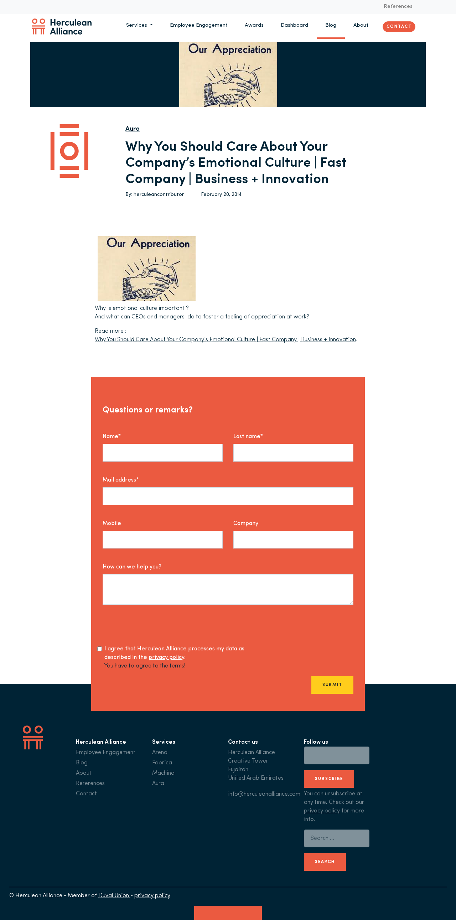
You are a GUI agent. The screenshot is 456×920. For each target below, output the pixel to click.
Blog (330, 25)
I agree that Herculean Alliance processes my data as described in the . (174, 653)
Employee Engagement (199, 25)
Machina (163, 773)
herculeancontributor (159, 194)
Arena (159, 752)
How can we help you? (132, 567)
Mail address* (121, 480)
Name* (112, 437)
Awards (254, 25)
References (398, 6)
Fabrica (162, 763)
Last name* (248, 437)
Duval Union (114, 896)
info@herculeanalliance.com (264, 794)
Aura (132, 129)
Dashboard (294, 25)
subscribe (329, 779)
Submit (332, 685)
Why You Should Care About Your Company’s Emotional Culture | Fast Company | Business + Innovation (225, 340)
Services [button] (137, 25)
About (360, 25)
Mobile (112, 523)
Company (245, 523)
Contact (399, 26)
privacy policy (166, 657)
